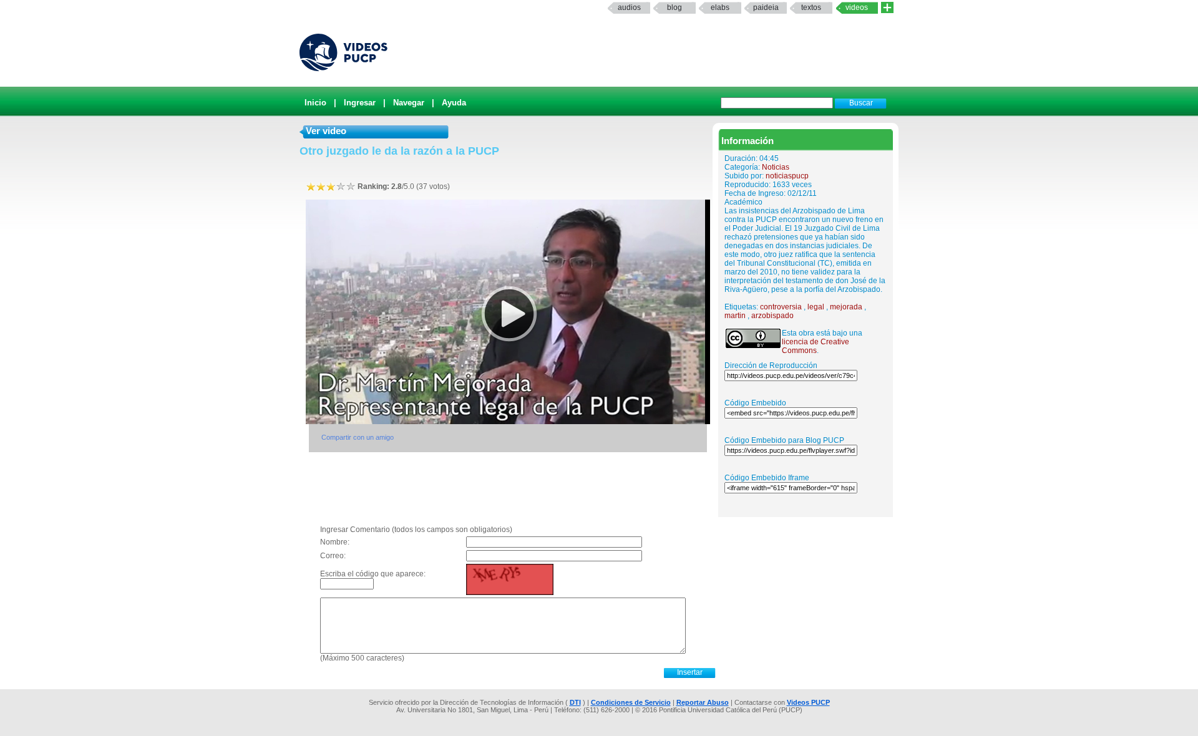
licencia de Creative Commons (815, 346)
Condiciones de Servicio (631, 702)
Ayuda (454, 102)
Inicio (315, 102)
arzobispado (772, 315)
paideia (766, 7)
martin (735, 315)
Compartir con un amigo (357, 437)
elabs (720, 7)
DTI (575, 702)
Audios (629, 7)
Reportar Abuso (702, 702)
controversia (781, 307)
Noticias (775, 167)
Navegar (408, 102)
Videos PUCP (808, 702)
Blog (674, 7)
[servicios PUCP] (887, 8)
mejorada (846, 307)
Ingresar (360, 102)
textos (811, 7)
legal (815, 307)
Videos (856, 7)
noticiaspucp (787, 176)
